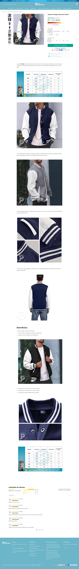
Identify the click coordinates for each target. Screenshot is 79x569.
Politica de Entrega (33, 548)
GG (63, 40)
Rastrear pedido (19, 8)
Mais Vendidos (32, 555)
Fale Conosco (11, 8)
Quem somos (32, 544)
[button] (25, 489)
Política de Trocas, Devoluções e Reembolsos (36, 550)
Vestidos (27, 8)
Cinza (68, 31)
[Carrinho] (76, 4)
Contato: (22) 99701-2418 (18, 548)
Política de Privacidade (34, 546)
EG (67, 40)
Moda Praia (59, 8)
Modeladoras (33, 8)
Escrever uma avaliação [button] (64, 489)
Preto (50, 31)
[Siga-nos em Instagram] (67, 547)
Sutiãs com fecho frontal (43, 8)
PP (49, 40)
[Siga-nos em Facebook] (64, 547)
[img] (15, 498)
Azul (63, 31)
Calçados (53, 8)
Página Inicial (5, 11)
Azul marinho (57, 31)
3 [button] (39, 529)
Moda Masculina (67, 8)
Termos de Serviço (33, 553)
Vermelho (51, 34)
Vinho (57, 34)
